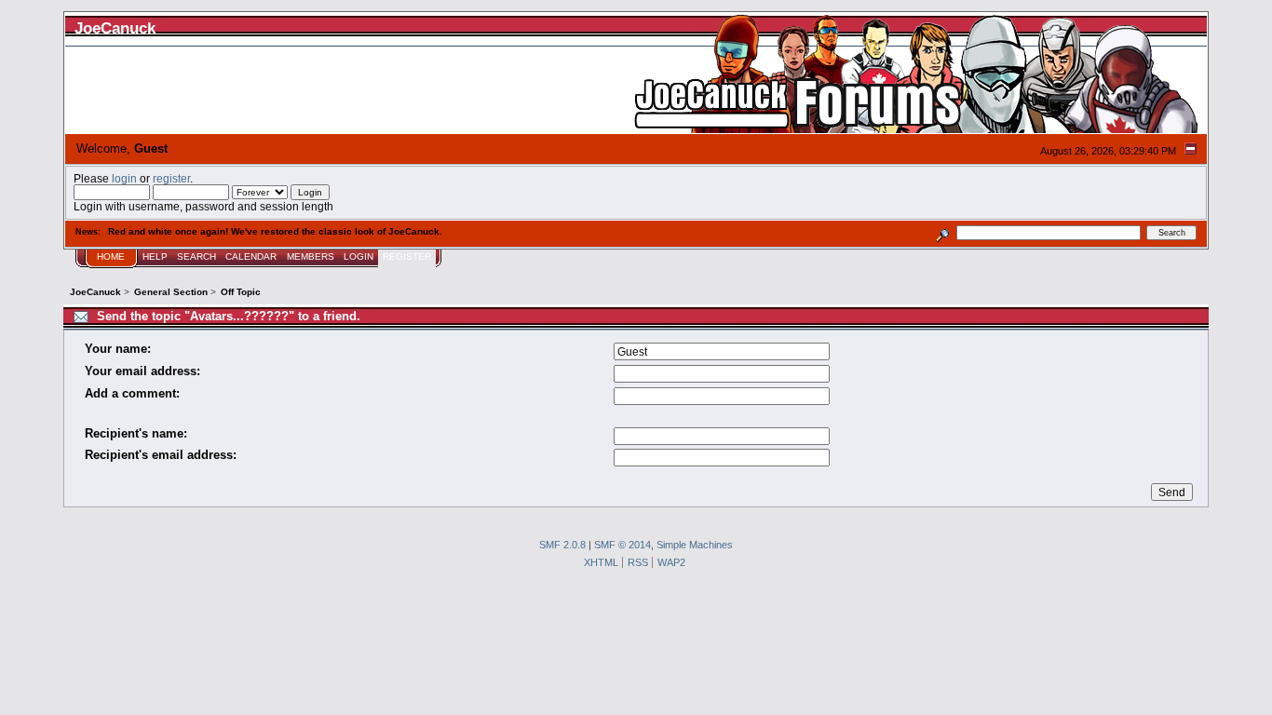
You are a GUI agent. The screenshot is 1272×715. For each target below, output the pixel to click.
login (124, 178)
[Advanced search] (942, 232)
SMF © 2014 (622, 544)
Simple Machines (694, 544)
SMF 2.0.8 (562, 544)
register (171, 178)
